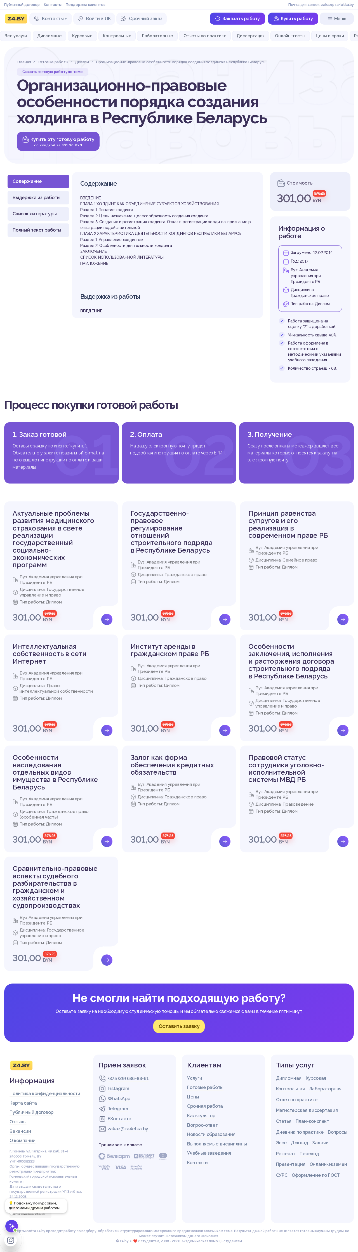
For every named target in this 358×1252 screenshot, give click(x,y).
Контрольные (117, 35)
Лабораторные (157, 35)
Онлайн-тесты (290, 35)
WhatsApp (119, 1098)
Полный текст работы (37, 230)
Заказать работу (241, 18)
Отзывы (18, 1121)
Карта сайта (23, 1103)
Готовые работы (205, 1087)
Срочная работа (205, 1106)
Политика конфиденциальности (45, 1093)
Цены (193, 1097)
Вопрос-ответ (202, 1125)
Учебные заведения (209, 1153)
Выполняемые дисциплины (217, 1144)
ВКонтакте (119, 1118)
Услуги (194, 1078)
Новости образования (211, 1134)
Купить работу (297, 18)
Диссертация (251, 35)
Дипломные (49, 35)
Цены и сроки (330, 35)
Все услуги (15, 35)
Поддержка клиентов (85, 5)
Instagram (118, 1088)
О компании (23, 1140)
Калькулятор (201, 1115)
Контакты (53, 5)
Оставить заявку (179, 1026)
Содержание (27, 181)
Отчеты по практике (204, 35)
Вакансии (20, 1131)
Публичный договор (22, 5)
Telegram (118, 1108)
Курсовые (82, 35)
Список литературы (35, 213)
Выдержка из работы (36, 197)
